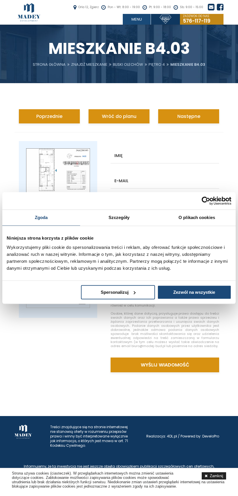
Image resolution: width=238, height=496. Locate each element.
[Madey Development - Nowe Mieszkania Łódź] (29, 12)
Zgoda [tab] (41, 217)
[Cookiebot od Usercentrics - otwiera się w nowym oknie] (206, 200)
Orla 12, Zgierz (88, 7)
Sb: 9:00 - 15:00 (191, 7)
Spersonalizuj (115, 292)
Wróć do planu (119, 116)
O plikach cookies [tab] (196, 217)
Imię (118, 156)
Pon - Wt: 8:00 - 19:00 (124, 7)
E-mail (121, 181)
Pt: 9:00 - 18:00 (160, 7)
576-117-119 (196, 19)
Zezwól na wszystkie (194, 292)
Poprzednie (49, 116)
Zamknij (216, 476)
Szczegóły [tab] (119, 217)
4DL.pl (172, 436)
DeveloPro (210, 436)
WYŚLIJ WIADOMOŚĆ (165, 365)
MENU (136, 19)
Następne (188, 116)
